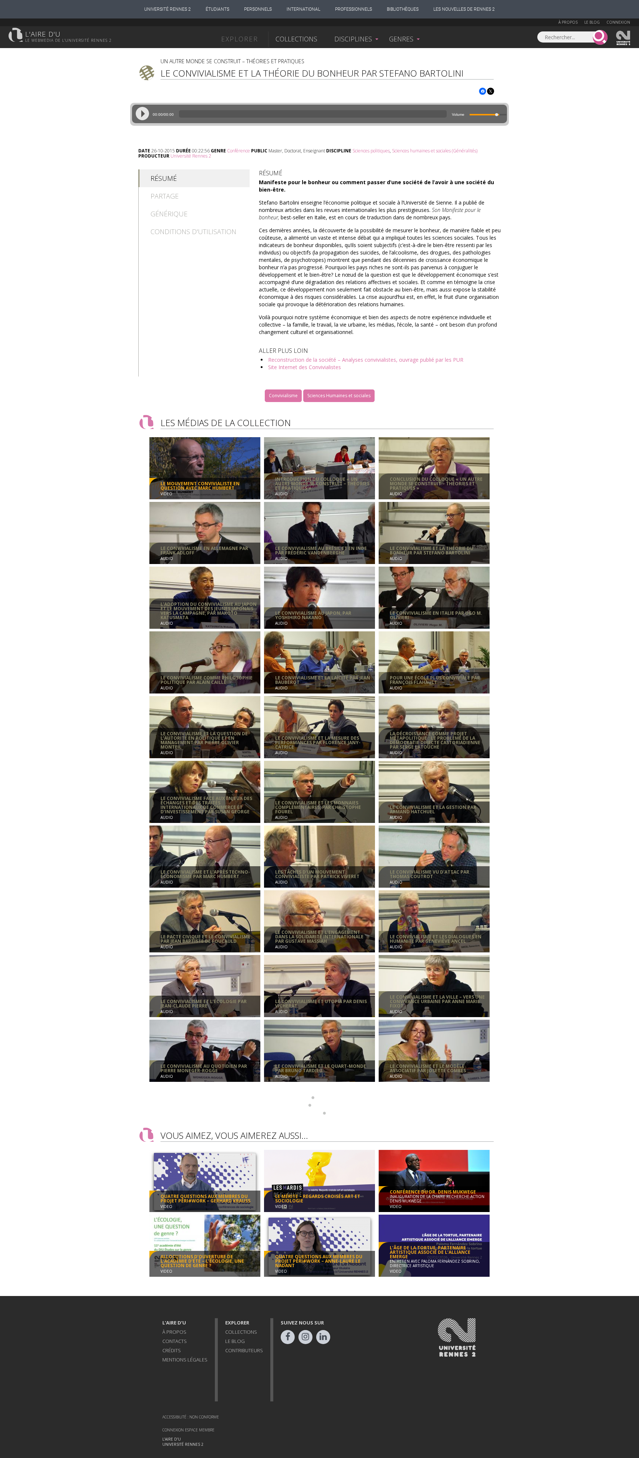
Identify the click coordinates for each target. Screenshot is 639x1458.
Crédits (171, 1350)
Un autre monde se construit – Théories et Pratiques (232, 61)
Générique (169, 213)
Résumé (164, 178)
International (303, 9)
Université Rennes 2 (167, 9)
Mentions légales (184, 1359)
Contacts (174, 1341)
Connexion (618, 22)
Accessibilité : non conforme (190, 1417)
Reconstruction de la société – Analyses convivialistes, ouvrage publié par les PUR (365, 359)
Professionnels (353, 9)
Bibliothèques (403, 9)
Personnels (258, 9)
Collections (296, 38)
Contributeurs (244, 1350)
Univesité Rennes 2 (623, 38)
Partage (165, 196)
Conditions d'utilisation (193, 231)
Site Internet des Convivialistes (304, 367)
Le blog (592, 22)
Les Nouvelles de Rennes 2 (464, 9)
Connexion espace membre (188, 1429)
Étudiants (217, 9)
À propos (568, 22)
